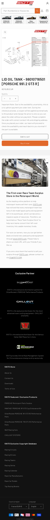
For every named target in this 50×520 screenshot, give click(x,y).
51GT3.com (37, 204)
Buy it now (25, 143)
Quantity (5, 94)
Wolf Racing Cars (11, 430)
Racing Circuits (11, 450)
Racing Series (10, 465)
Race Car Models (11, 481)
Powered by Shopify (29, 519)
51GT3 (22, 519)
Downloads (9, 383)
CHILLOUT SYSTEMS (12, 435)
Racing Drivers (10, 455)
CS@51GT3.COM (15, 257)
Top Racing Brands (12, 486)
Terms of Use (10, 389)
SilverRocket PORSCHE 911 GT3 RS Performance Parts (23, 415)
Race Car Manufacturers (14, 476)
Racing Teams (10, 460)
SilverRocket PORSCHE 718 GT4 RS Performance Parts (23, 423)
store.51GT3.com (20, 239)
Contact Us (9, 378)
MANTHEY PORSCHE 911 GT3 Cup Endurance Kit (23, 408)
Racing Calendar (11, 471)
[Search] (37, 10)
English (33, 506)
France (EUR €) (16, 506)
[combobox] (20, 10)
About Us (8, 373)
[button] (47, 10)
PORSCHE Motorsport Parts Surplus (18, 403)
